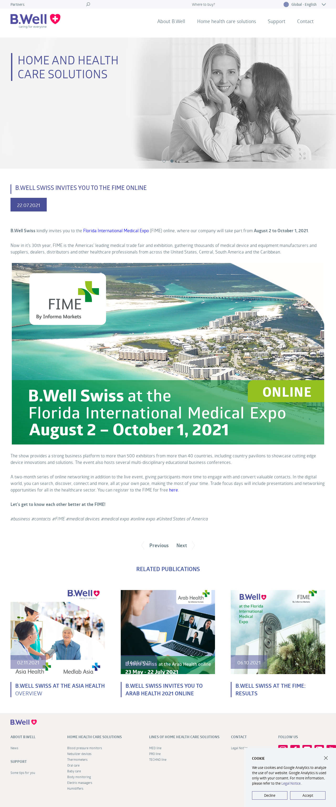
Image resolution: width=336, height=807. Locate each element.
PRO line (155, 754)
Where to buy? (203, 4)
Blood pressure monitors (224, 35)
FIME (60, 519)
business (21, 519)
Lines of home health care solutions (184, 736)
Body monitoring (79, 777)
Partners (17, 4)
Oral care (73, 765)
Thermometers (77, 759)
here (173, 490)
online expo (144, 519)
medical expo (116, 519)
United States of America (183, 519)
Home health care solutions (226, 21)
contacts (42, 519)
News (164, 35)
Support (276, 21)
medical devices (84, 519)
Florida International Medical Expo (116, 230)
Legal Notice (291, 783)
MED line (155, 748)
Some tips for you (287, 35)
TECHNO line (157, 759)
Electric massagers (79, 782)
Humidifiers (75, 788)
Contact (305, 21)
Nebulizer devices (79, 754)
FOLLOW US (288, 736)
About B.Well (171, 21)
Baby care (74, 771)
